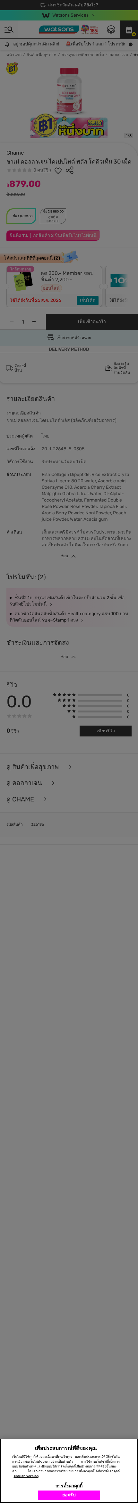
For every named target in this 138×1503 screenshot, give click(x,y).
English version (26, 1476)
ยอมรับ (69, 1495)
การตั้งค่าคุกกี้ (69, 1486)
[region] (69, 1471)
